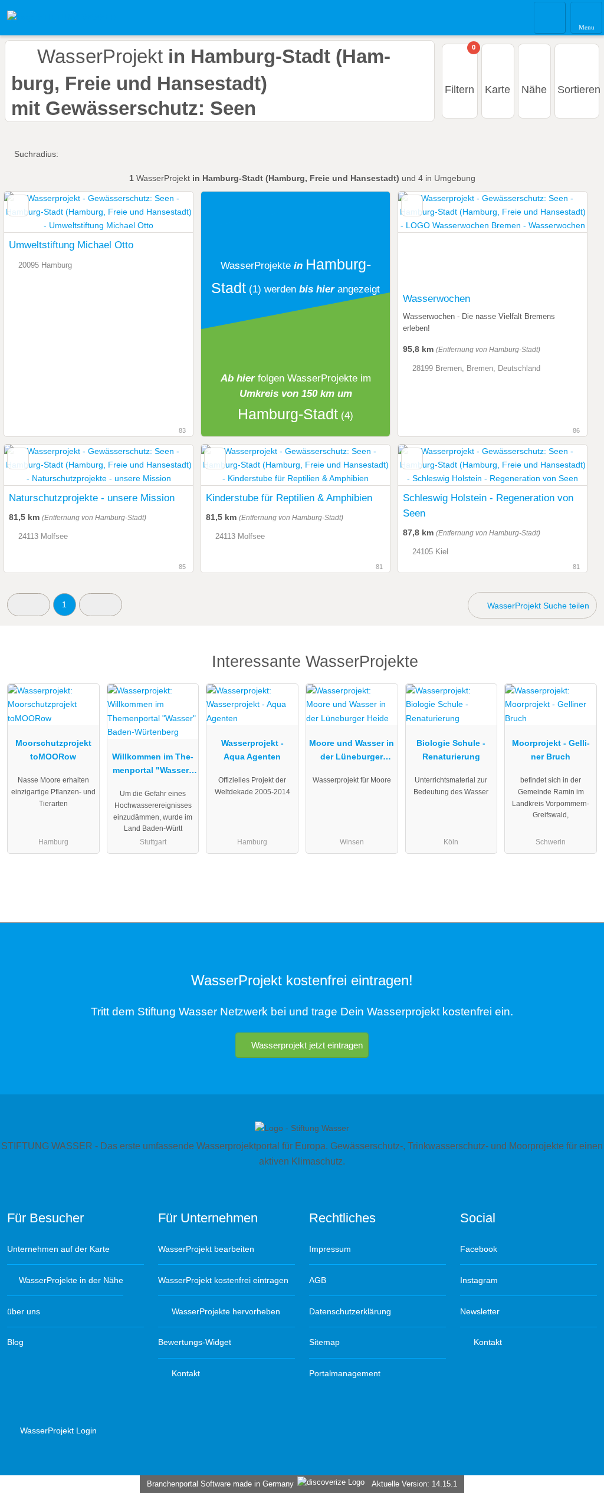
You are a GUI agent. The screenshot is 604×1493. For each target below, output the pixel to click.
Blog (15, 1342)
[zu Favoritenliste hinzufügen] (18, 205)
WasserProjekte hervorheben (224, 1311)
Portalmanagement (344, 1373)
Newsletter (480, 1311)
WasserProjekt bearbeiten (206, 1249)
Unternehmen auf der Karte (58, 1249)
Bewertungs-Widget (194, 1342)
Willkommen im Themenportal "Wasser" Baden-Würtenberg (152, 766)
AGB (317, 1280)
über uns (23, 1311)
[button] (28, 604)
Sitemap (324, 1342)
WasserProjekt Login (57, 1430)
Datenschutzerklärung (350, 1311)
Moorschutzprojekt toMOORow (53, 749)
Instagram (479, 1280)
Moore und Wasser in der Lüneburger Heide (351, 752)
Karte (497, 90)
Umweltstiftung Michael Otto (71, 245)
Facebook (478, 1249)
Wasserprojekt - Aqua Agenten (252, 749)
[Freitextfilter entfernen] (550, 17)
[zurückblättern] (427, 239)
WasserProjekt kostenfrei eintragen (223, 1280)
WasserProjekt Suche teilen (537, 605)
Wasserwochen (436, 298)
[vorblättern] (557, 239)
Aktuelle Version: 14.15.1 (414, 1483)
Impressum (330, 1249)
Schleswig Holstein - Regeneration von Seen (488, 505)
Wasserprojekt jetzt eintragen (307, 1045)
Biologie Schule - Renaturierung (450, 749)
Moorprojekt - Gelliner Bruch (551, 749)
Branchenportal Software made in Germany (218, 1483)
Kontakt (184, 1373)
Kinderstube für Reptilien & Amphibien (289, 498)
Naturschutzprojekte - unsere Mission (92, 498)
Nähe (534, 90)
